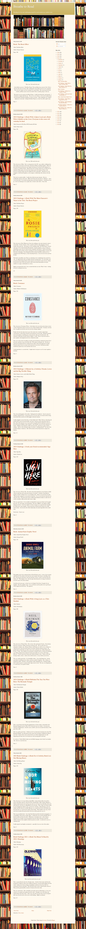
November (60, 61)
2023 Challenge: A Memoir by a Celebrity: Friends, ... (64, 91)
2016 (58, 122)
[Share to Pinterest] (40, 110)
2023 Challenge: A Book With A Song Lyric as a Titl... (64, 99)
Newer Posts (16, 910)
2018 (58, 119)
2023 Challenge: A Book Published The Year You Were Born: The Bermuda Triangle (31, 680)
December (60, 59)
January (60, 79)
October (60, 63)
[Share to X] (38, 110)
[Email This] (35, 110)
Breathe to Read (23, 6)
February (60, 78)
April (59, 74)
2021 (58, 113)
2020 (58, 115)
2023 (58, 58)
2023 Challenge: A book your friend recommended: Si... (65, 94)
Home (33, 910)
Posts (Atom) (21, 913)
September (60, 65)
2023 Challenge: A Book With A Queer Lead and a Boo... (64, 84)
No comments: (30, 110)
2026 (58, 52)
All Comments (60, 46)
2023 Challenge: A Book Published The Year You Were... (64, 102)
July (59, 68)
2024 (58, 56)
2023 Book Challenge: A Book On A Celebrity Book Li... (65, 105)
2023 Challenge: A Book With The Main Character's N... (64, 87)
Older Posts (49, 910)
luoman (45, 920)
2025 (58, 54)
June (59, 70)
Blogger (53, 920)
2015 (58, 124)
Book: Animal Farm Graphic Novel (24, 532)
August (59, 67)
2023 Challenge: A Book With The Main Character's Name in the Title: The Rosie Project (30, 199)
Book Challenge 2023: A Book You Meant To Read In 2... (65, 108)
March (59, 76)
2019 (58, 117)
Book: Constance (19, 283)
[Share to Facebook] (39, 110)
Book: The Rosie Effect (21, 44)
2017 (58, 120)
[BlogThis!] (36, 110)
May (59, 72)
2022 (58, 111)
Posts (58, 44)
